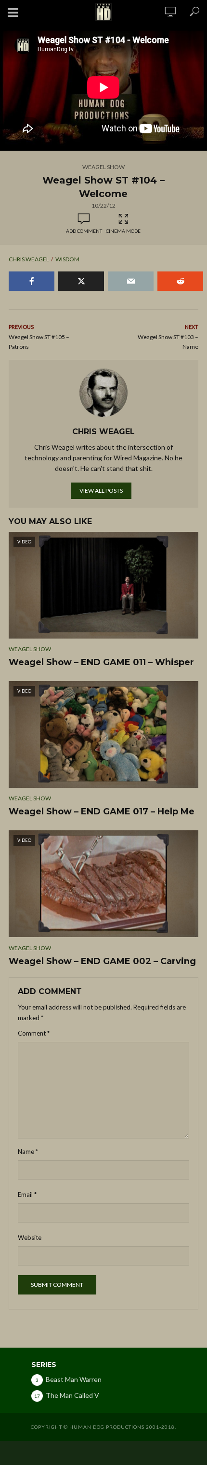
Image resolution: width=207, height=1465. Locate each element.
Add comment (84, 231)
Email (27, 1194)
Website (29, 1237)
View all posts (101, 490)
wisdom (67, 259)
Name (28, 1151)
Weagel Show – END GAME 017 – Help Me (101, 811)
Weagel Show (103, 167)
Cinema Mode (123, 231)
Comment (34, 1033)
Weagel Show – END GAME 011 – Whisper (101, 662)
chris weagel (29, 259)
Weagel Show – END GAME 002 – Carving (102, 961)
